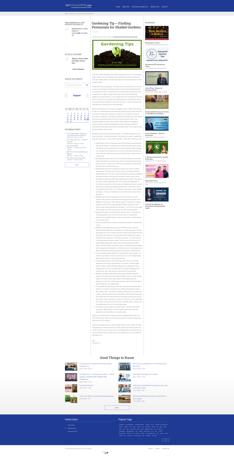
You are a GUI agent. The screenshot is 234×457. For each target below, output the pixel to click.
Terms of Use (166, 448)
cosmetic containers (137, 435)
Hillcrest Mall (147, 426)
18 (74, 117)
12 (78, 115)
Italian (130, 426)
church (156, 431)
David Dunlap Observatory (150, 433)
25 (74, 119)
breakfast (153, 426)
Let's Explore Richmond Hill (139, 424)
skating (165, 426)
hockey (161, 426)
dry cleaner (160, 431)
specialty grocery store (130, 431)
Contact (165, 7)
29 (88, 119)
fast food (138, 426)
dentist (134, 426)
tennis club (161, 433)
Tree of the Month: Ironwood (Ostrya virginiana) (97, 396)
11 (74, 115)
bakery (138, 429)
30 (67, 121)
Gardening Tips (96, 343)
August (77, 95)
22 (88, 117)
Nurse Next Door (151, 181)
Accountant (147, 424)
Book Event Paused (86, 385)
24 (71, 119)
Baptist (127, 429)
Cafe (155, 429)
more (77, 165)
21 (84, 117)
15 (88, 115)
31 (71, 121)
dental (143, 435)
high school (141, 431)
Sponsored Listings (72, 431)
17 (71, 117)
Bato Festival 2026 (72, 146)
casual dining (159, 429)
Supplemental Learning (149, 429)
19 (78, 117)
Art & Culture (148, 435)
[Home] (78, 6)
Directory (125, 7)
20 (81, 117)
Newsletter (155, 7)
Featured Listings (72, 428)
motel (133, 433)
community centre (147, 431)
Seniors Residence (122, 433)
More (117, 408)
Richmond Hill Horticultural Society (161, 424)
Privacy (158, 448)
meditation (137, 433)
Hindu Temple (154, 435)
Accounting (128, 433)
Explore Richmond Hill (140, 7)
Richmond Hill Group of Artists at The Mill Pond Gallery (157, 113)
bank (136, 431)
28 (84, 119)
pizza (152, 431)
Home (118, 7)
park (157, 426)
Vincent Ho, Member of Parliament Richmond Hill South (155, 206)
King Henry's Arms (152, 43)
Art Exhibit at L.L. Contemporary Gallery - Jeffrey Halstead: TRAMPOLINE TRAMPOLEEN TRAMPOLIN (97, 376)
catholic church (133, 429)
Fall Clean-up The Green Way (76, 158)
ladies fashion (129, 435)
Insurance (126, 426)
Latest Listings (71, 425)
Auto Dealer (143, 433)
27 (81, 119)
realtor (120, 429)
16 (67, 117)
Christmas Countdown (129, 424)
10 (71, 115)
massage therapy (122, 431)
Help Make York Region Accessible (145, 374)
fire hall (152, 424)
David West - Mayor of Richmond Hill (153, 89)
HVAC (124, 429)
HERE (79, 33)
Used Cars (121, 435)
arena (143, 426)
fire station (121, 426)
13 (81, 115)
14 (84, 115)
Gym (125, 435)
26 (78, 119)
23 (67, 119)
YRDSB (166, 433)
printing (142, 429)
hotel (157, 433)
